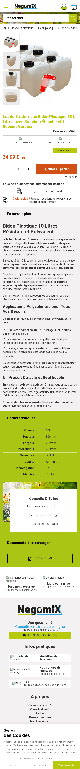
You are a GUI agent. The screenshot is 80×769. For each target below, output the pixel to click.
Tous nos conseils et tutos (44, 506)
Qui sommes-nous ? (40, 705)
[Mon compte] (64, 6)
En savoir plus (64, 150)
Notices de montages (44, 524)
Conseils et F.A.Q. (40, 709)
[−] (7, 169)
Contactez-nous (42, 634)
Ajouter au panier (56, 169)
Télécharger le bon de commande (43, 191)
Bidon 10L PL (43, 558)
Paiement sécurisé (40, 717)
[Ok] (73, 18)
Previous (5, 583)
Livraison (40, 713)
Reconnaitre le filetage (43, 515)
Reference (65, 131)
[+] (28, 169)
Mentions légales (40, 721)
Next (75, 583)
